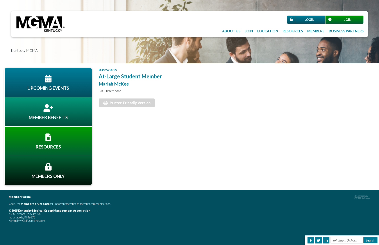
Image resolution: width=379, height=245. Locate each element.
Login (309, 19)
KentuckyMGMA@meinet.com (27, 220)
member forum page (35, 204)
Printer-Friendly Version (130, 103)
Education (267, 31)
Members (315, 31)
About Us (231, 31)
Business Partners (346, 31)
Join (347, 19)
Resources (292, 31)
